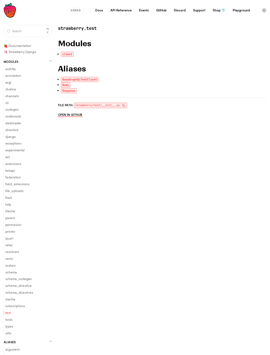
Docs (99, 10)
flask (8, 198)
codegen (12, 109)
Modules (11, 62)
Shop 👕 (219, 10)
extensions (13, 164)
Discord (180, 10)
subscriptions (15, 306)
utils (8, 333)
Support (199, 10)
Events (144, 10)
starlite (10, 299)
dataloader (13, 123)
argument (12, 349)
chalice (10, 89)
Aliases (10, 342)
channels (12, 96)
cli (7, 103)
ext (7, 157)
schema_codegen (18, 279)
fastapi (10, 171)
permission (13, 225)
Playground (241, 10)
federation (13, 177)
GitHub (161, 10)
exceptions (13, 143)
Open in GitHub (70, 115)
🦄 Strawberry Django (20, 52)
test (8, 313)
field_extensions (17, 184)
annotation (13, 76)
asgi (8, 82)
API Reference (121, 10)
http (8, 204)
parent (10, 218)
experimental (15, 150)
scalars (10, 265)
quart (9, 238)
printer (10, 231)
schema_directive (18, 286)
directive (12, 130)
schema (11, 272)
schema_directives (19, 292)
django (10, 137)
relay (8, 245)
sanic (9, 259)
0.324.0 (75, 10)
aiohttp (10, 69)
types (9, 326)
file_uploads (14, 191)
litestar (10, 211)
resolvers (12, 252)
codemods (13, 116)
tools (8, 319)
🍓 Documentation (17, 46)
